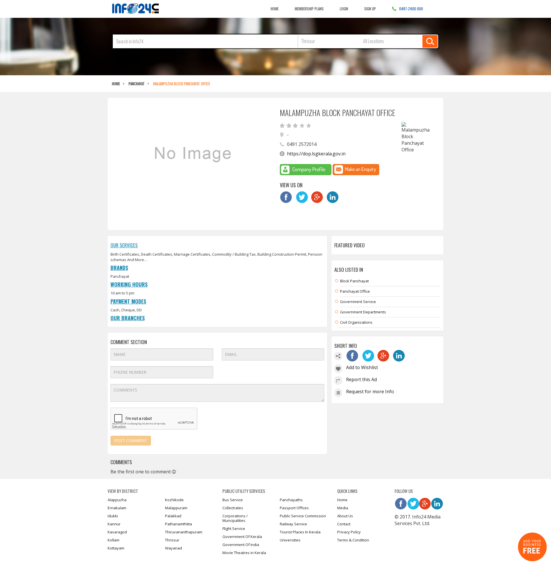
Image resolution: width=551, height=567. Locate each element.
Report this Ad (361, 379)
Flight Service (233, 528)
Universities (290, 540)
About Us (345, 515)
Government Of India (240, 544)
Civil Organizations (356, 322)
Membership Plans (309, 8)
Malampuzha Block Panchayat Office (181, 83)
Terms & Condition (353, 540)
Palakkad (173, 515)
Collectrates (232, 507)
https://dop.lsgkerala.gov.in (316, 154)
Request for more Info (370, 391)
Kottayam (116, 548)
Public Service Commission (303, 515)
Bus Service (232, 499)
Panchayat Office (355, 291)
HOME (116, 83)
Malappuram (176, 507)
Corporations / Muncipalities (235, 518)
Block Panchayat (354, 281)
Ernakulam (117, 507)
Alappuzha (117, 499)
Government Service (358, 301)
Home (275, 8)
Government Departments (363, 312)
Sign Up (370, 8)
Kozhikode (174, 499)
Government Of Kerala (242, 536)
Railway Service (293, 523)
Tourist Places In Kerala (300, 532)
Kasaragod (117, 532)
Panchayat (137, 83)
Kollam (113, 540)
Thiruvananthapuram (183, 532)
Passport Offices (294, 507)
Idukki (113, 515)
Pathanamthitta (178, 523)
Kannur (114, 523)
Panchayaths (291, 499)
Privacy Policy (349, 532)
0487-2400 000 (411, 8)
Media (342, 507)
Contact (343, 523)
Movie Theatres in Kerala (244, 552)
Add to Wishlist (362, 367)
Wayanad (173, 548)
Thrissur (172, 540)
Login (344, 8)
